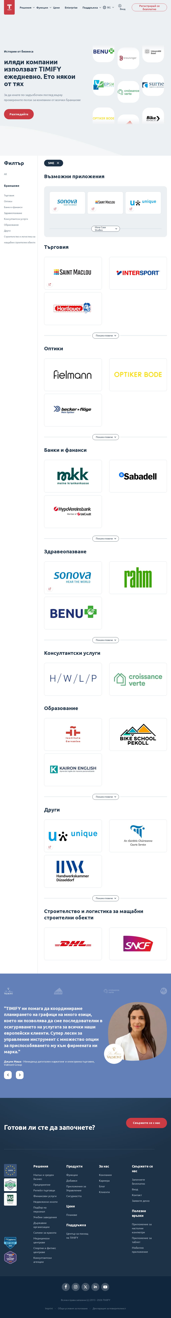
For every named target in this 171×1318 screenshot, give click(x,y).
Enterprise (71, 7)
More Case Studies (100, 228)
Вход (135, 1189)
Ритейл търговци (44, 1190)
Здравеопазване (13, 213)
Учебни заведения (45, 1217)
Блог (102, 1186)
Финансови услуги (45, 1196)
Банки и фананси (13, 207)
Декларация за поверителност (109, 1308)
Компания (105, 1174)
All (5, 174)
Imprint (49, 1308)
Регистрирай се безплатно (149, 7)
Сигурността (73, 1196)
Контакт (137, 1195)
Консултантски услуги (16, 219)
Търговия (9, 195)
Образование (11, 224)
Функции (72, 1174)
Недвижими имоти (45, 1201)
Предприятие (41, 1184)
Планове (71, 1214)
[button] (8, 1075)
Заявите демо (140, 1200)
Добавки (71, 1180)
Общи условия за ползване (73, 1308)
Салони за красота (44, 1232)
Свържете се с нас (146, 1123)
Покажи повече (104, 335)
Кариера (104, 1180)
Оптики (8, 201)
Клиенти (104, 1192)
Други (7, 230)
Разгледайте (19, 114)
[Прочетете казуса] (67, 203)
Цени (56, 7)
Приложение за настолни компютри (142, 1228)
